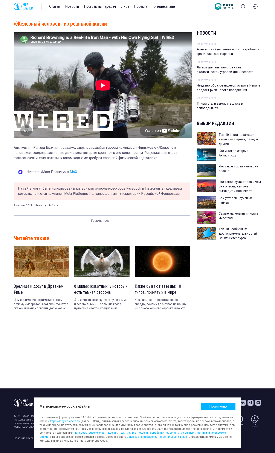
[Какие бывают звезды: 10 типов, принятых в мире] (162, 261)
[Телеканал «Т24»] (254, 420)
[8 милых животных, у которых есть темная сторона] (101, 261)
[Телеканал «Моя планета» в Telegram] (251, 403)
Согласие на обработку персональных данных (157, 436)
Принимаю (218, 406)
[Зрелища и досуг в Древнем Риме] (41, 261)
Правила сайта (24, 438)
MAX (73, 172)
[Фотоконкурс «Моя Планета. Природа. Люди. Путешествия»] (224, 6)
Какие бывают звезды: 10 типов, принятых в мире (158, 289)
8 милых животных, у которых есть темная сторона (100, 289)
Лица (125, 6)
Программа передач (100, 6)
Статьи (54, 6)
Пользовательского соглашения (95, 432)
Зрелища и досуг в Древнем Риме (38, 289)
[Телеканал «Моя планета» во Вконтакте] (243, 403)
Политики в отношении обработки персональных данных (156, 432)
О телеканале (164, 6)
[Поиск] (243, 6)
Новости (72, 6)
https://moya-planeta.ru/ (65, 421)
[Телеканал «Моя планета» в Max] (258, 403)
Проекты (141, 6)
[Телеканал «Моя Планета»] (24, 6)
